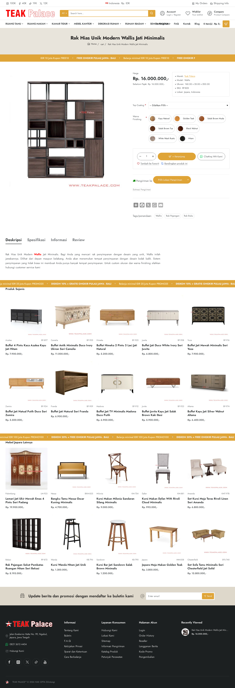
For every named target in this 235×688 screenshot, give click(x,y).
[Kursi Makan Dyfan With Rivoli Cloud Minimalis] (163, 469)
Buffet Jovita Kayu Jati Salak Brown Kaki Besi (159, 413)
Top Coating (138, 105)
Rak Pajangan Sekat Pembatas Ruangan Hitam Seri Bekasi (24, 566)
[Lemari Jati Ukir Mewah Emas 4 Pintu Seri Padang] (26, 469)
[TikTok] (36, 662)
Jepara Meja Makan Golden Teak (162, 565)
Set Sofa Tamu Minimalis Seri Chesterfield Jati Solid (205, 566)
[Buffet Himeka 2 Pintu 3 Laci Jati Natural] (117, 315)
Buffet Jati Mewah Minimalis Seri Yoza (208, 347)
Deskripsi (14, 240)
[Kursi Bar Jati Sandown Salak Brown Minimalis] (117, 535)
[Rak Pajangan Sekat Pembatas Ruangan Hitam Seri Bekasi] (26, 535)
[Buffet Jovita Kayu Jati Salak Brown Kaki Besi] (163, 381)
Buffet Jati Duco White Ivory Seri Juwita (162, 347)
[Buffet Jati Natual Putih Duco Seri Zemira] (26, 381)
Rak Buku (188, 215)
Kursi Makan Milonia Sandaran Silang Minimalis (115, 500)
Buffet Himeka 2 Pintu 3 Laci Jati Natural (117, 347)
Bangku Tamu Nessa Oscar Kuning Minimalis (67, 500)
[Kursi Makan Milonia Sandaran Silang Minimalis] (117, 469)
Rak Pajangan (172, 215)
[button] (177, 156)
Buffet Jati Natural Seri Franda (69, 411)
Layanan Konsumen (113, 622)
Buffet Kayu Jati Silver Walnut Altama (206, 413)
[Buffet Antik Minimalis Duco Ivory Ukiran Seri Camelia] (72, 315)
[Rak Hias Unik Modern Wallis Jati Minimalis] (185, 632)
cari (102, 44)
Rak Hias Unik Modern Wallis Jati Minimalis (210, 630)
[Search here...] (151, 13)
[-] (140, 156)
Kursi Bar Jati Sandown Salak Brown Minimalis (114, 566)
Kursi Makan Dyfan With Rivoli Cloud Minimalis (161, 500)
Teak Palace (189, 76)
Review (78, 240)
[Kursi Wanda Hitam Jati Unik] (72, 535)
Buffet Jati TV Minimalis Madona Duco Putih (116, 413)
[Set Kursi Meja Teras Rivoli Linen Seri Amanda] (208, 469)
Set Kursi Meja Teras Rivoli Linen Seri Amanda (208, 500)
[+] (153, 156)
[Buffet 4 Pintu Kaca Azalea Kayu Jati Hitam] (26, 315)
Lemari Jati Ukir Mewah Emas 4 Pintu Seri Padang (25, 500)
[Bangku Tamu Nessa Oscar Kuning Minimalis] (72, 469)
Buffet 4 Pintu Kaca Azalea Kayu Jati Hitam (26, 347)
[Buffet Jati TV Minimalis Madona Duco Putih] (117, 381)
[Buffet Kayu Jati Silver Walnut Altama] (208, 381)
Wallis (159, 215)
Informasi (59, 240)
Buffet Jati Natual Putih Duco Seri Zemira (26, 413)
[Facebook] (9, 662)
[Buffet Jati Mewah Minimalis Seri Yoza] (208, 315)
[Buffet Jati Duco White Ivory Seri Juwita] (163, 315)
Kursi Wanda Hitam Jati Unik (68, 565)
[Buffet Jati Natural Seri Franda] (72, 381)
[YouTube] (45, 662)
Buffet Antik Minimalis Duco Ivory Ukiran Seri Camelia (71, 347)
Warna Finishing (137, 118)
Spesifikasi (36, 240)
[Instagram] (18, 662)
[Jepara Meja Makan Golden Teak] (163, 535)
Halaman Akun (148, 622)
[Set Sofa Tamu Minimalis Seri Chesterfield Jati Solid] (208, 535)
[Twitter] (27, 662)
